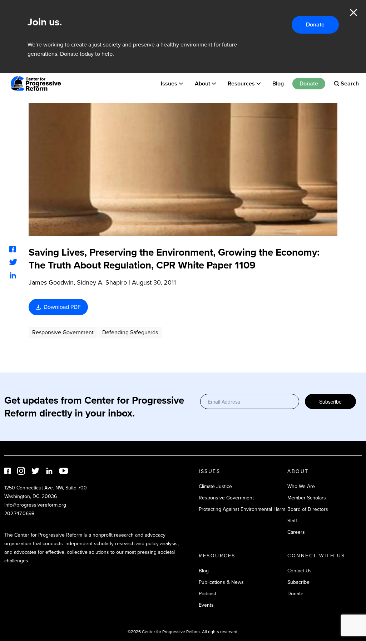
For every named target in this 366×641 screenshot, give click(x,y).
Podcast (207, 593)
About (202, 83)
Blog (278, 83)
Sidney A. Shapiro (102, 282)
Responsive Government (63, 332)
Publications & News (221, 582)
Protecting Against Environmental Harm (242, 509)
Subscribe (330, 401)
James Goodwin (51, 282)
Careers (296, 532)
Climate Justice (215, 486)
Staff (292, 520)
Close (353, 12)
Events (206, 605)
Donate (315, 24)
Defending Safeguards (130, 332)
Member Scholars (306, 498)
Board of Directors (307, 509)
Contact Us (299, 571)
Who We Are (301, 486)
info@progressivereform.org (35, 505)
